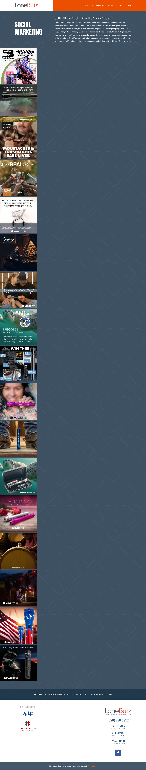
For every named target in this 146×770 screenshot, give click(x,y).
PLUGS (110, 6)
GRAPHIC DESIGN (56, 694)
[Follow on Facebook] (118, 753)
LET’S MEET (120, 6)
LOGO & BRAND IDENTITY (100, 694)
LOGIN (129, 6)
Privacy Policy (92, 766)
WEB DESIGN (40, 694)
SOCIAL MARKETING (76, 694)
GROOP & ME (101, 6)
